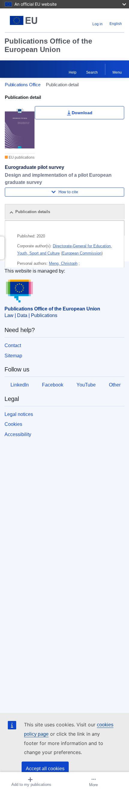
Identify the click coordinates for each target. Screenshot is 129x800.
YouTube (86, 384)
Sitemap (13, 355)
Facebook (52, 384)
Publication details (32, 211)
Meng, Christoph (63, 263)
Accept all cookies (45, 768)
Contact (12, 345)
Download (82, 112)
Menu (117, 72)
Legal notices (18, 414)
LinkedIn (19, 384)
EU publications (21, 157)
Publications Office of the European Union (48, 45)
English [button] (116, 24)
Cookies (13, 424)
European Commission (81, 253)
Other (115, 384)
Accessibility (17, 434)
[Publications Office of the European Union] (26, 20)
